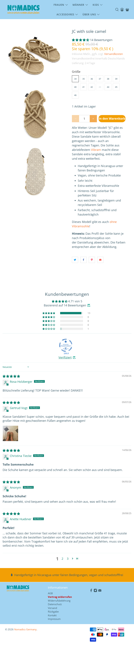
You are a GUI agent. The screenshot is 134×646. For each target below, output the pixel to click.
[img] (11, 376)
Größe (76, 72)
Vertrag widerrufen (60, 596)
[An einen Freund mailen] (100, 260)
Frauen (59, 4)
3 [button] (67, 559)
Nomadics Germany (25, 629)
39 (116, 78)
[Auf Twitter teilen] (75, 260)
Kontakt (52, 615)
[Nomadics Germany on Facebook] (91, 591)
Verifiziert (65, 357)
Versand (52, 608)
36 (92, 78)
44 (108, 86)
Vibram (96, 150)
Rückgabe (53, 611)
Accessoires (65, 14)
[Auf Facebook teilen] (83, 260)
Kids (96, 4)
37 (100, 78)
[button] (80, 40)
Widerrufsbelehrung (59, 600)
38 (108, 78)
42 (92, 86)
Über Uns (89, 14)
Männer (78, 4)
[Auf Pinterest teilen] (92, 260)
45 (116, 86)
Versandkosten (113, 54)
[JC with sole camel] (35, 56)
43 (100, 86)
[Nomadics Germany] (23, 9)
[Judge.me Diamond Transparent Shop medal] (65, 345)
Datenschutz (55, 604)
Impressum (54, 619)
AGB (50, 593)
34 (75, 78)
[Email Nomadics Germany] (100, 591)
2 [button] (62, 559)
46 (75, 95)
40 (75, 86)
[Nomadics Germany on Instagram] (95, 591)
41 (83, 86)
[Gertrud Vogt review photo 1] (10, 433)
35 (83, 78)
